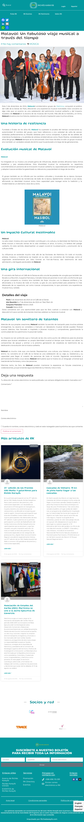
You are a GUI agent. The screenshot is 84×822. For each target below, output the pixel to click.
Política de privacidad (69, 800)
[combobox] (14, 5)
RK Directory (29, 781)
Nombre (4, 410)
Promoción (28, 778)
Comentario (6, 384)
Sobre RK (58, 14)
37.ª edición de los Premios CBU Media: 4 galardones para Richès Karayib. (20, 490)
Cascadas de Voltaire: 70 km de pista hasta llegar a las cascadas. (62, 490)
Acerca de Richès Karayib (10, 779)
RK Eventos (27, 14)
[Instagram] (79, 779)
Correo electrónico (8, 418)
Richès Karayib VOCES (9, 785)
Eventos (26, 785)
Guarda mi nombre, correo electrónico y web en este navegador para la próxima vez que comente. (43, 426)
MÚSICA (34, 44)
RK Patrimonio (44, 14)
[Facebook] (73, 779)
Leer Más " (7, 548)
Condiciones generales (37, 800)
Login (63, 6)
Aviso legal (10, 800)
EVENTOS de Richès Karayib (9, 790)
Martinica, (60, 106)
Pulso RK (13, 14)
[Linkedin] (76, 779)
